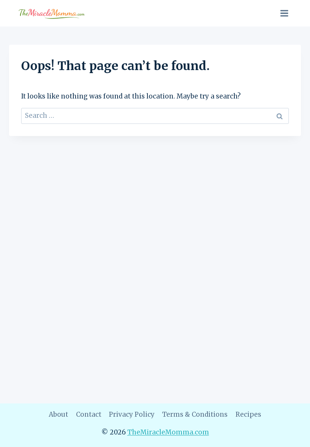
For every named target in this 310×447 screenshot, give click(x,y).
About (58, 414)
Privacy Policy (132, 414)
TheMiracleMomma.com (168, 432)
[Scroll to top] (291, 435)
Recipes (248, 414)
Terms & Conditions (195, 414)
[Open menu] (284, 13)
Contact (88, 414)
